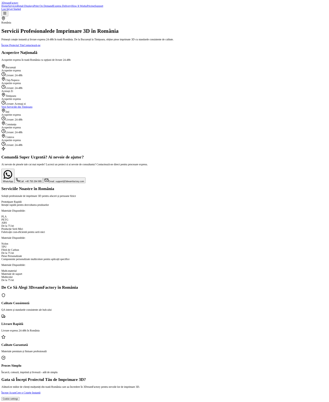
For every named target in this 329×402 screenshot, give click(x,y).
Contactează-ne (32, 45)
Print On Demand (43, 5)
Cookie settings (10, 399)
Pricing (91, 5)
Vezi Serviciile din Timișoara (16, 106)
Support (99, 5)
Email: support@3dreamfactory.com (66, 181)
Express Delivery (62, 5)
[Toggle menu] (4, 13)
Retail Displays (25, 5)
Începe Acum (8, 392)
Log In (5, 9)
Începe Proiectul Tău (12, 45)
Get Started (15, 9)
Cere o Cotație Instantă (28, 392)
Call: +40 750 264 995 (31, 181)
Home (4, 5)
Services (12, 5)
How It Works (79, 5)
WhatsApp (8, 181)
